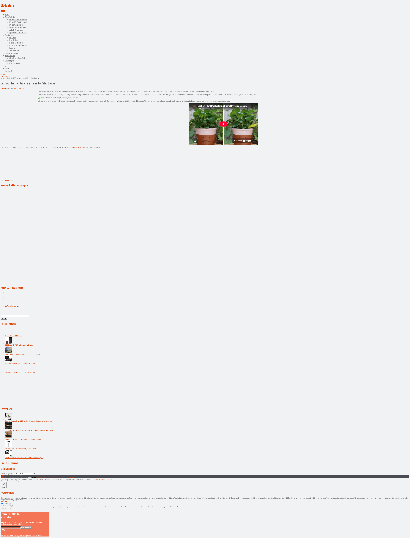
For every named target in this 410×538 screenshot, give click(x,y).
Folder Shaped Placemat (14, 336)
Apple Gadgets (10, 17)
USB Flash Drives (14, 63)
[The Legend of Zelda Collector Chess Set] (8, 361)
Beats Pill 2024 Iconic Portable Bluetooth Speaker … (24, 439)
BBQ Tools (12, 37)
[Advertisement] (19, 105)
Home (7, 14)
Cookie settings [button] (99, 479)
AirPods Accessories (16, 30)
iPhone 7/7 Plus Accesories (18, 19)
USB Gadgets (9, 60)
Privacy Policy (43, 477)
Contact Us (8, 71)
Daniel (3, 88)
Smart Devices (10, 55)
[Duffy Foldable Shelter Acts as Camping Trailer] (8, 352)
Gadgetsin (7, 5)
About (7, 68)
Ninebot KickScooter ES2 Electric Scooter (20, 372)
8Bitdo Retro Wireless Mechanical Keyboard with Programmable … (30, 430)
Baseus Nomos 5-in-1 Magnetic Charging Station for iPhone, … (28, 421)
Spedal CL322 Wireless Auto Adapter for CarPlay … (24, 458)
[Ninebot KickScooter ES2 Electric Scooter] (8, 371)
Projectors (12, 48)
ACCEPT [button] (110, 479)
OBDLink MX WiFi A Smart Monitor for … (20, 345)
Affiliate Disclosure (66, 477)
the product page (79, 147)
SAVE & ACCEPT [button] (6, 508)
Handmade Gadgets (11, 53)
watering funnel (11, 180)
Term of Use (54, 477)
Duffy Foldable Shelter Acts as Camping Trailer (22, 354)
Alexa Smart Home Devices (18, 58)
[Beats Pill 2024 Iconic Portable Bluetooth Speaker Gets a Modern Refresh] (8, 438)
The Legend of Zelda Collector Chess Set (20, 363)
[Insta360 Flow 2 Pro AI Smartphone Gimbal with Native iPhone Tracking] (8, 447)
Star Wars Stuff (14, 50)
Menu (3, 11)
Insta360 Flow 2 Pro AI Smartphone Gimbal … (22, 448)
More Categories (7, 473)
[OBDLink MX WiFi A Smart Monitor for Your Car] (8, 343)
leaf (225, 94)
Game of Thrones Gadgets (18, 45)
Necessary (7, 503)
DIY (6, 66)
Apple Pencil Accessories (17, 32)
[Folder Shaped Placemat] (8, 334)
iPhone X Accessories (16, 25)
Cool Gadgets (9, 35)
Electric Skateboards (16, 42)
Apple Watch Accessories (17, 27)
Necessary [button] (4, 501)
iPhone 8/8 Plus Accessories (18, 22)
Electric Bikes (13, 40)
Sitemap (4, 477)
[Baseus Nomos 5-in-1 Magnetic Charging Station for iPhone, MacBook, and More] (8, 419)
